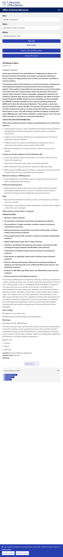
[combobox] (31, 18)
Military (5, 32)
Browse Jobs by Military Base (31, 50)
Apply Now (29, 364)
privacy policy (6, 549)
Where (4, 24)
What (4, 16)
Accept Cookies (8, 553)
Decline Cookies (22, 553)
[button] (31, 370)
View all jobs (31, 45)
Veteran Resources (31, 55)
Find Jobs (31, 41)
